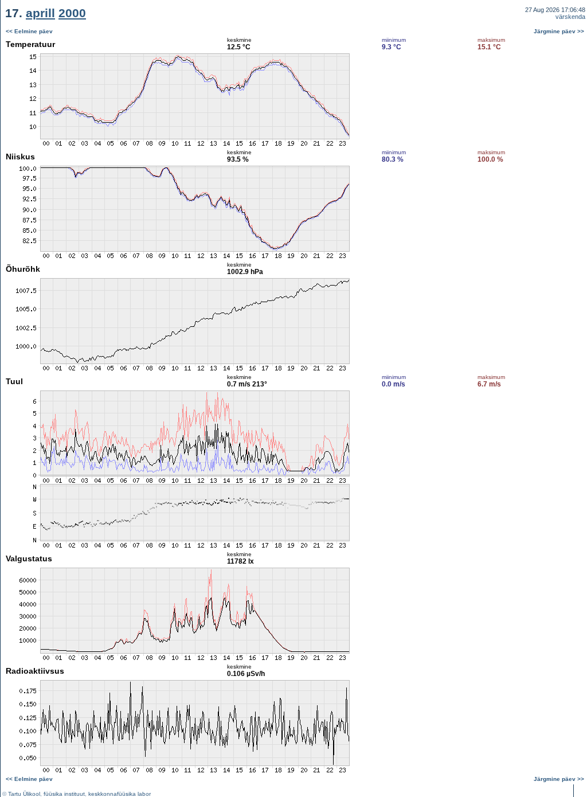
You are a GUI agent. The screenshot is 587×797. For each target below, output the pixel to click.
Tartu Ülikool (24, 794)
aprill (40, 12)
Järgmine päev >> (559, 31)
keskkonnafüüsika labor (119, 794)
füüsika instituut (64, 794)
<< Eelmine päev (29, 31)
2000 (72, 12)
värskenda (570, 16)
